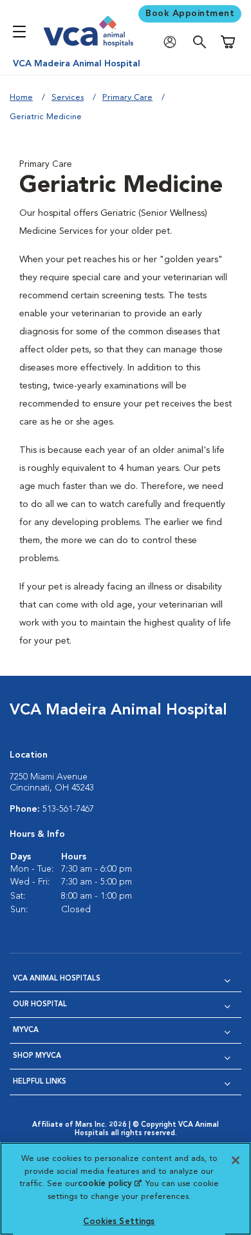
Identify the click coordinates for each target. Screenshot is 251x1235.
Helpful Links (39, 1082)
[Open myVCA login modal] (173, 42)
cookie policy (109, 1184)
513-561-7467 (68, 809)
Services (67, 97)
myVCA (26, 1030)
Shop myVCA (37, 1056)
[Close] (235, 1160)
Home (21, 97)
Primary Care (127, 97)
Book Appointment (189, 13)
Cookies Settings (118, 1222)
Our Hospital (40, 1004)
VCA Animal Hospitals (56, 978)
